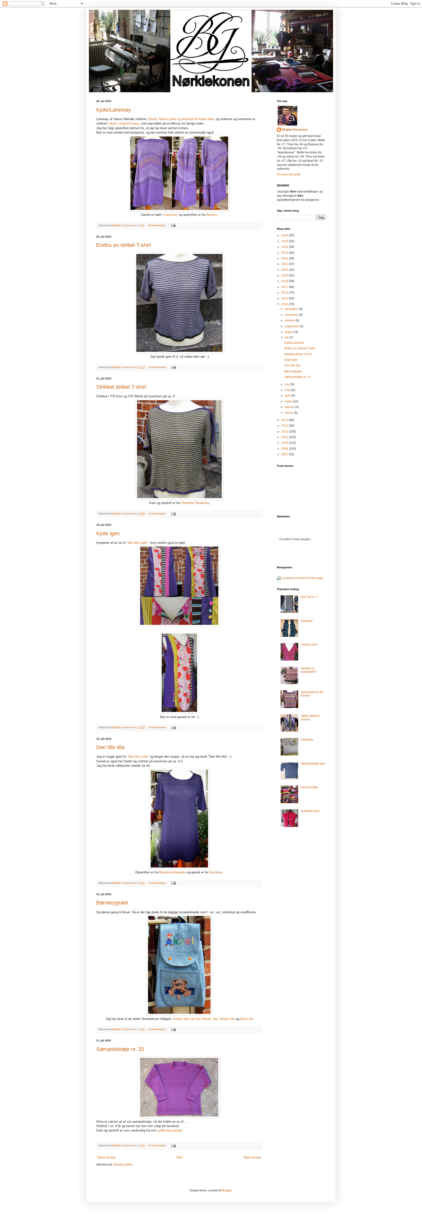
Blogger (227, 1190)
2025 (285, 241)
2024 (285, 247)
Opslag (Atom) (122, 1164)
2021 (285, 264)
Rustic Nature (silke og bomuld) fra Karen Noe (181, 119)
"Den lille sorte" (138, 756)
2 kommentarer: (158, 367)
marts (289, 401)
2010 (285, 437)
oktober (290, 320)
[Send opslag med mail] (173, 225)
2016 (285, 292)
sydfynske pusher (169, 1130)
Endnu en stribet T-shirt (123, 245)
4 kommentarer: (158, 513)
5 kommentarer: (158, 1145)
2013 (285, 420)
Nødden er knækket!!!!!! (308, 670)
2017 (285, 287)
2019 (285, 275)
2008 (285, 448)
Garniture (170, 215)
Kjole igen (108, 533)
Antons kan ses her (186, 1019)
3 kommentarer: (158, 727)
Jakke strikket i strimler (310, 717)
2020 (285, 270)
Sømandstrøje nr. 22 (120, 1049)
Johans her (227, 1019)
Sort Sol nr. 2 (309, 597)
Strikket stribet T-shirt (121, 387)
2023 (285, 252)
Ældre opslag (252, 1157)
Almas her (209, 1019)
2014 (285, 304)
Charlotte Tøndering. (195, 503)
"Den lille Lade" (137, 543)
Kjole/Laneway (113, 110)
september (292, 326)
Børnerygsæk (112, 903)
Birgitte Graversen (295, 129)
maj (287, 390)
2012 (285, 425)
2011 (285, 431)
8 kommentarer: (157, 225)
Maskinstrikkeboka (172, 872)
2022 (285, 258)
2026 (285, 235)
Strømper (307, 621)
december (292, 309)
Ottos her (246, 1019)
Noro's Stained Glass (124, 123)
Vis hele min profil (289, 174)
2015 (285, 298)
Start (179, 1157)
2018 (285, 281)
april (288, 395)
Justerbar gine (310, 811)
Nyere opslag (106, 1157)
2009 (285, 443)
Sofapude (307, 739)
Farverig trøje (309, 787)
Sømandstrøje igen (313, 763)
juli (287, 337)
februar (290, 407)
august (290, 332)
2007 (285, 454)
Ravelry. (211, 215)
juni (287, 384)
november (292, 315)
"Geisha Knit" (309, 644)
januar (289, 412)
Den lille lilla (110, 747)
